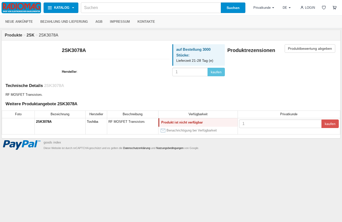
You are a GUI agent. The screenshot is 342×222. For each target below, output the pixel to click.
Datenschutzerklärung (136, 148)
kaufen (216, 72)
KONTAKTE (146, 22)
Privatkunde (262, 8)
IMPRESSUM (120, 22)
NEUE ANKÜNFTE (19, 22)
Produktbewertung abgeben (310, 48)
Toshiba (92, 122)
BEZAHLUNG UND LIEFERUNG (64, 22)
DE (285, 8)
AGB (98, 22)
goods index (52, 142)
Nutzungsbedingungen (170, 148)
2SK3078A (44, 122)
